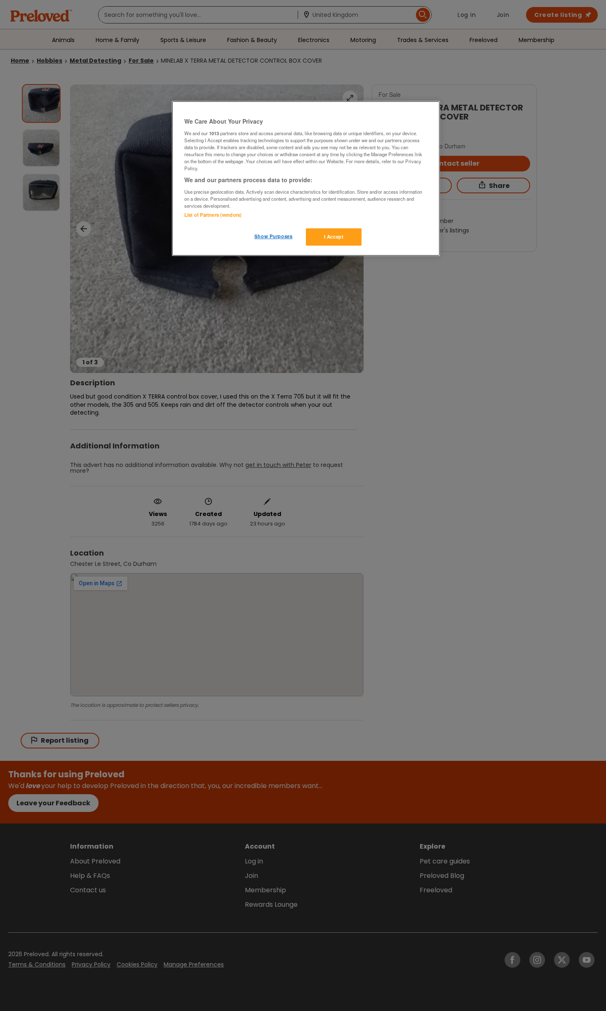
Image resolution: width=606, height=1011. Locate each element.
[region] (306, 178)
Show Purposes (273, 236)
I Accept (334, 236)
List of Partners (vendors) (213, 214)
